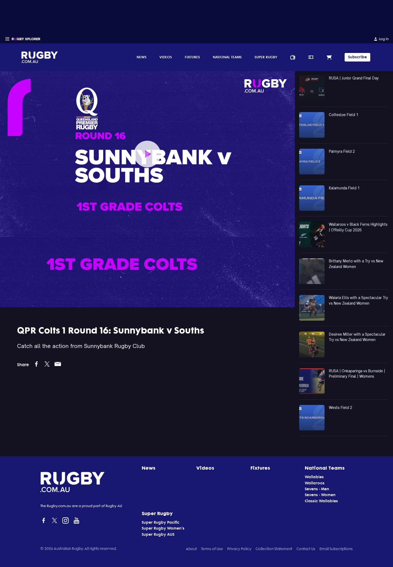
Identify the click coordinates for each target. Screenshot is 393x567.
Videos (165, 57)
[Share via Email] (58, 364)
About (191, 549)
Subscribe (357, 57)
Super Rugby (266, 57)
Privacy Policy (239, 549)
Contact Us (305, 549)
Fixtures (192, 57)
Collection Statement (274, 549)
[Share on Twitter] (47, 364)
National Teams (227, 57)
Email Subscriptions (336, 549)
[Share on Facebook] (36, 364)
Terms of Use (212, 549)
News (142, 57)
